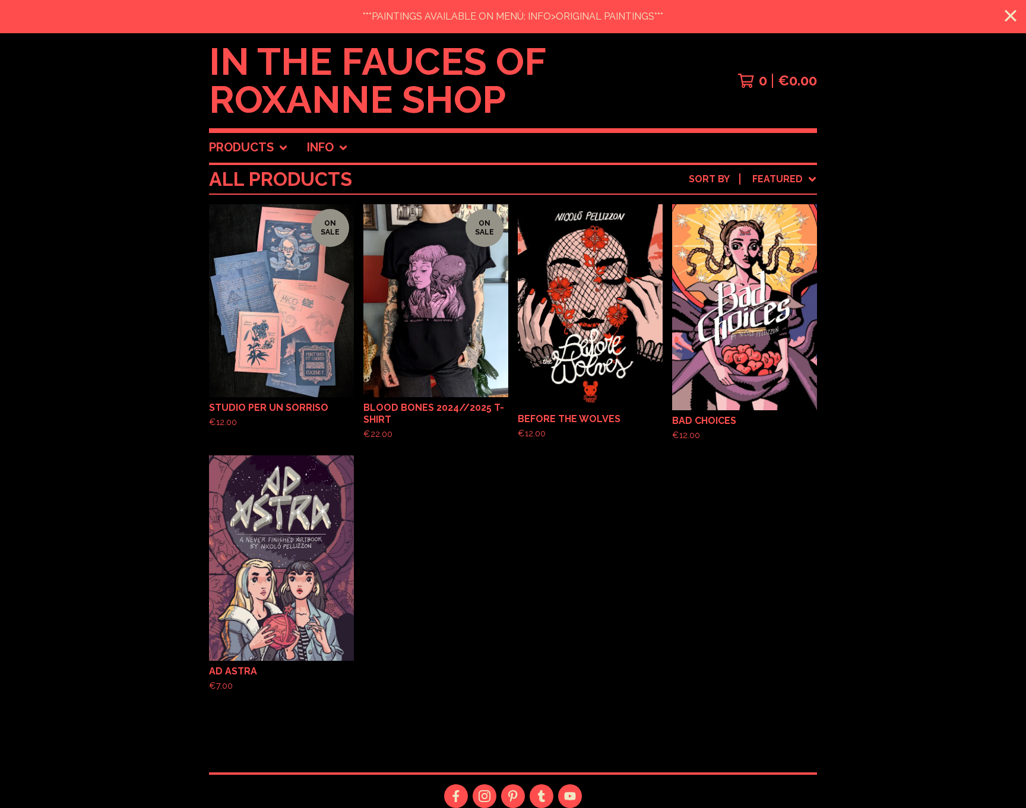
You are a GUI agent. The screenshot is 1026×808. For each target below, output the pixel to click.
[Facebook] (456, 796)
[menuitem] (248, 148)
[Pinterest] (513, 796)
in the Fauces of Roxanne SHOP (377, 81)
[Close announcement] (1010, 17)
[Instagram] (484, 796)
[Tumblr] (541, 796)
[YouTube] (570, 796)
